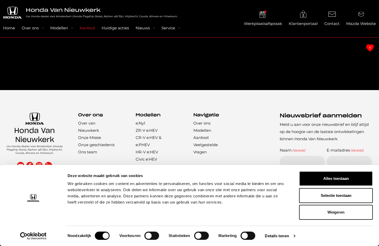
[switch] (151, 236)
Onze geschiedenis (96, 144)
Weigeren (335, 212)
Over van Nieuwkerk (88, 127)
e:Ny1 (140, 123)
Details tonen (277, 236)
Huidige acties (115, 27)
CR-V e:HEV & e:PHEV (148, 141)
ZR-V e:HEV (147, 130)
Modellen (59, 27)
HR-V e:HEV (147, 152)
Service (168, 27)
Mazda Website (361, 23)
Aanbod (87, 27)
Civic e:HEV (146, 159)
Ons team (87, 152)
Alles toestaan (336, 178)
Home (9, 27)
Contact (332, 23)
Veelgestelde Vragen (205, 148)
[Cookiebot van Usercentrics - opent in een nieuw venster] (33, 236)
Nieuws (143, 27)
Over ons (30, 27)
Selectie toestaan (336, 195)
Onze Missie (89, 137)
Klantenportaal (303, 23)
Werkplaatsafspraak (263, 23)
